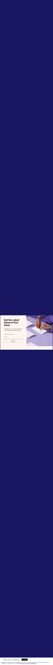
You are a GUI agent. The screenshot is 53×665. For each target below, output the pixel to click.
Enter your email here (8, 334)
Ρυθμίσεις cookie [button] (7, 659)
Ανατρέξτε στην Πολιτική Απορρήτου (28, 663)
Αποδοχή (24, 659)
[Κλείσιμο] (52, 659)
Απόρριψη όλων (16, 659)
